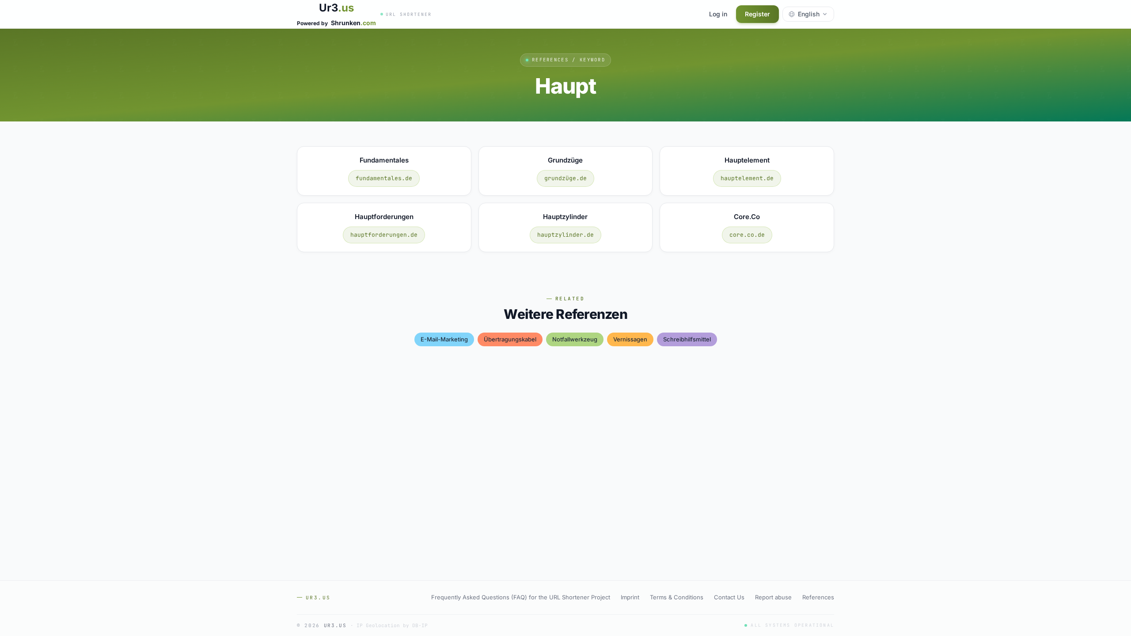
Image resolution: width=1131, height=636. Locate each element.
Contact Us (729, 597)
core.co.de (747, 234)
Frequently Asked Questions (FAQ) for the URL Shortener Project (520, 597)
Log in (718, 14)
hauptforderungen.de (383, 234)
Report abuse (773, 597)
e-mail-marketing (444, 339)
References (818, 597)
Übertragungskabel (510, 339)
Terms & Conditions (676, 597)
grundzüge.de (565, 178)
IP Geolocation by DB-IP (392, 625)
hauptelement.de (747, 178)
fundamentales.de (384, 178)
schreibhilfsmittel (687, 339)
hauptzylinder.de (565, 234)
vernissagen (630, 339)
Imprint (630, 597)
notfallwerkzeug (574, 339)
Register (757, 14)
